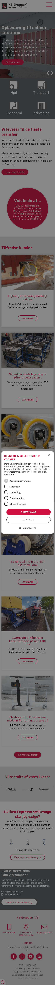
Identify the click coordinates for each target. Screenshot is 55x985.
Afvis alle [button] (28, 519)
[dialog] (27, 492)
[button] (27, 528)
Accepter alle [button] (28, 512)
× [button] (49, 455)
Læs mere (9, 474)
